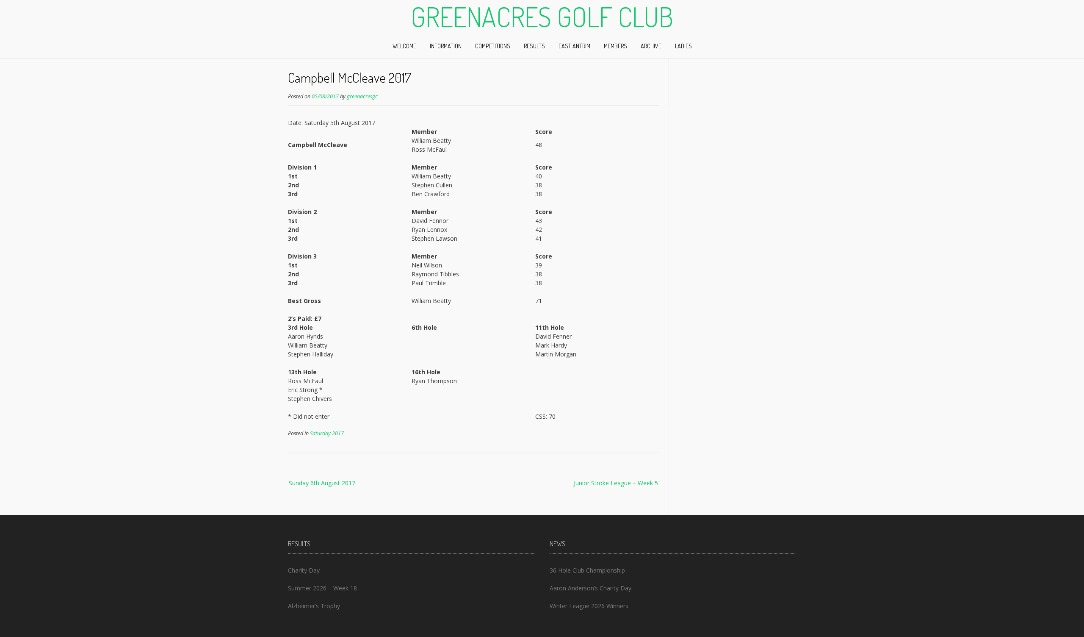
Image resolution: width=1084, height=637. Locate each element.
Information (446, 46)
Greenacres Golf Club (542, 16)
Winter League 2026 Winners (589, 606)
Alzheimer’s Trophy (314, 606)
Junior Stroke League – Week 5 (616, 483)
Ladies (683, 46)
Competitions (492, 46)
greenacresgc (362, 96)
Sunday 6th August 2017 (322, 483)
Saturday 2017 (327, 433)
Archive (651, 46)
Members (615, 46)
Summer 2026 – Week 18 (322, 588)
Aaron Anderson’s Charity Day (590, 588)
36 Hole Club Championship (587, 570)
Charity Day (304, 570)
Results (534, 46)
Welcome (404, 46)
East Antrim (574, 46)
